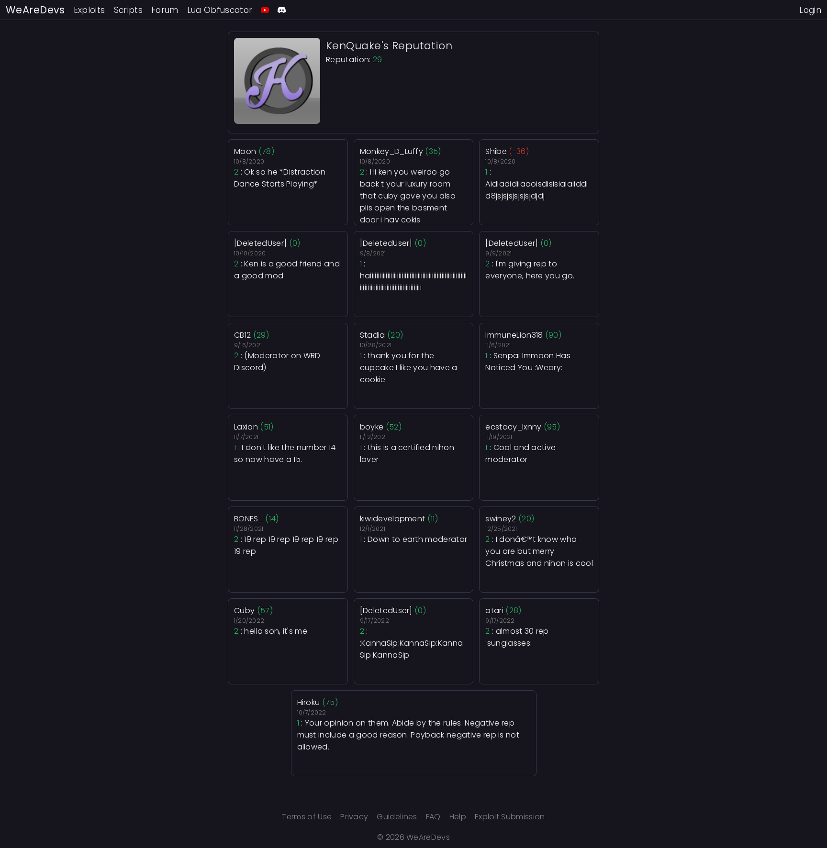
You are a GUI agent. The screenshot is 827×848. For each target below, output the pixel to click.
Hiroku (308, 702)
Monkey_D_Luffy (391, 151)
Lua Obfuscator (220, 10)
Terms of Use (307, 816)
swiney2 (500, 518)
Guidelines (397, 816)
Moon (245, 151)
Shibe (496, 151)
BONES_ (248, 518)
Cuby (244, 610)
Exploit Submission (510, 816)
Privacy (354, 816)
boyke (372, 426)
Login (810, 10)
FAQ (433, 816)
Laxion (246, 426)
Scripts (128, 10)
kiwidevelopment (392, 518)
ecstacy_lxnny (513, 426)
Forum (165, 10)
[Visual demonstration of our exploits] (265, 10)
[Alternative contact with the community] (282, 10)
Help (457, 816)
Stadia (372, 335)
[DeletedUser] (260, 243)
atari (494, 610)
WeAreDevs (35, 10)
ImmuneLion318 (514, 335)
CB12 (242, 335)
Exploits (89, 10)
